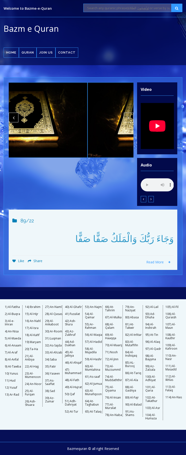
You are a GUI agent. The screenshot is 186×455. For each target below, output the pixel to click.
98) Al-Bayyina (150, 357)
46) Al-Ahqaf (73, 362)
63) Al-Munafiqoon (93, 392)
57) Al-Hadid (93, 342)
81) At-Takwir (129, 326)
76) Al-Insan (113, 397)
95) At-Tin (151, 335)
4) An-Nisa (12, 331)
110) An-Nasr (171, 357)
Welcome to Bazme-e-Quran (28, 8)
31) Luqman (53, 338)
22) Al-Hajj (32, 366)
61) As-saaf (92, 376)
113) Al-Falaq (170, 388)
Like (20, 261)
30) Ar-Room (53, 331)
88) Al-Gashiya (130, 388)
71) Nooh (111, 352)
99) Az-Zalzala (150, 368)
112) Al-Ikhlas (170, 378)
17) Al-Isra (32, 328)
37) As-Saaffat (49, 382)
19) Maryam (33, 342)
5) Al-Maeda (13, 338)
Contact (67, 52)
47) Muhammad (73, 371)
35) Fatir (50, 366)
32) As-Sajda (53, 345)
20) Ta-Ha (31, 349)
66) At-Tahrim (110, 308)
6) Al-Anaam (13, 345)
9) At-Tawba (13, 366)
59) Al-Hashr (93, 359)
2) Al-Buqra (12, 314)
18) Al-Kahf (32, 335)
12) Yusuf (11, 387)
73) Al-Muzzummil (113, 368)
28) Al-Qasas (53, 314)
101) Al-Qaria (150, 388)
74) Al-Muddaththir (113, 378)
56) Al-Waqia (93, 335)
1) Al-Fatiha (12, 307)
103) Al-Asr (152, 408)
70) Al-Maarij (113, 345)
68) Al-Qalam (109, 326)
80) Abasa (132, 317)
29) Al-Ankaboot (52, 322)
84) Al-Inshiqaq (131, 354)
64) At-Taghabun (92, 403)
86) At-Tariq (133, 373)
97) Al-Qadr (153, 349)
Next (128, 117)
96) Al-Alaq (152, 342)
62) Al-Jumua (93, 383)
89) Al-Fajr (132, 397)
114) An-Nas (173, 397)
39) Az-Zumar (49, 399)
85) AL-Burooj (130, 364)
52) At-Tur (71, 411)
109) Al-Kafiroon (171, 347)
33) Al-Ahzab (53, 352)
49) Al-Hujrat (73, 387)
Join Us (46, 52)
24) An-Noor (33, 384)
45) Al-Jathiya (69, 354)
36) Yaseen (52, 373)
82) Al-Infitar (133, 335)
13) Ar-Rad (12, 394)
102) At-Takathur (151, 399)
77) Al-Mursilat (110, 406)
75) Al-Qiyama (110, 388)
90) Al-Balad (133, 404)
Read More (155, 262)
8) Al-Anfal (12, 359)
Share (37, 261)
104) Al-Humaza (151, 416)
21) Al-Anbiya (29, 357)
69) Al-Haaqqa (110, 336)
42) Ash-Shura (70, 322)
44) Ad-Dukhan (70, 343)
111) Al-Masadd (171, 367)
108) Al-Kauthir (170, 336)
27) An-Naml (53, 307)
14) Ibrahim (32, 307)
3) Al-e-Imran (9, 322)
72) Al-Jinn (111, 359)
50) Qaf (70, 394)
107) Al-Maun (170, 326)
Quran (28, 52)
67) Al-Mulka (113, 317)
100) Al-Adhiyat (150, 378)
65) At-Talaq (93, 411)
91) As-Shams (129, 413)
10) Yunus (11, 373)
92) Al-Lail (151, 307)
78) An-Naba (113, 415)
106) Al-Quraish (170, 315)
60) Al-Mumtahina (92, 368)
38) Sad (50, 391)
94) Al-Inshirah (150, 326)
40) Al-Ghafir (73, 307)
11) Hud (10, 380)
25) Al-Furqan (30, 392)
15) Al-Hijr (31, 314)
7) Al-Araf (11, 352)
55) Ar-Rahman (90, 326)
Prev (13, 117)
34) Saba (51, 359)
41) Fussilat (72, 314)
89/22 (27, 221)
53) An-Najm (93, 307)
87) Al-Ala (131, 380)
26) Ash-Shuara (30, 403)
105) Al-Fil (171, 307)
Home (11, 52)
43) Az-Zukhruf (70, 333)
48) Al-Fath (72, 380)
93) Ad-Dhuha (150, 315)
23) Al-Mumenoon (33, 375)
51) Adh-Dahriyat (71, 403)
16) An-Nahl (33, 321)
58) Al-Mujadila (91, 350)
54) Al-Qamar (90, 315)
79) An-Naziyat (130, 308)
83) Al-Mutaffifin (131, 343)
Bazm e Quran (31, 28)
